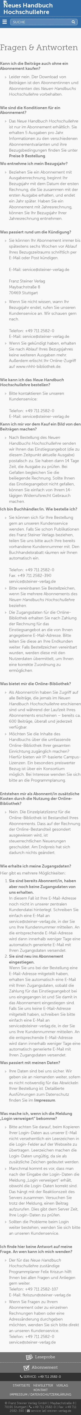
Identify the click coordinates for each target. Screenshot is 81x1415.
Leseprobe (44, 1356)
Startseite (21, 1385)
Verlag (62, 1385)
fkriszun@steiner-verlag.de (46, 1295)
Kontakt (41, 1390)
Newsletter (43, 1385)
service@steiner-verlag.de (45, 269)
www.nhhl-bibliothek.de (38, 366)
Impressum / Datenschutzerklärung (40, 1394)
